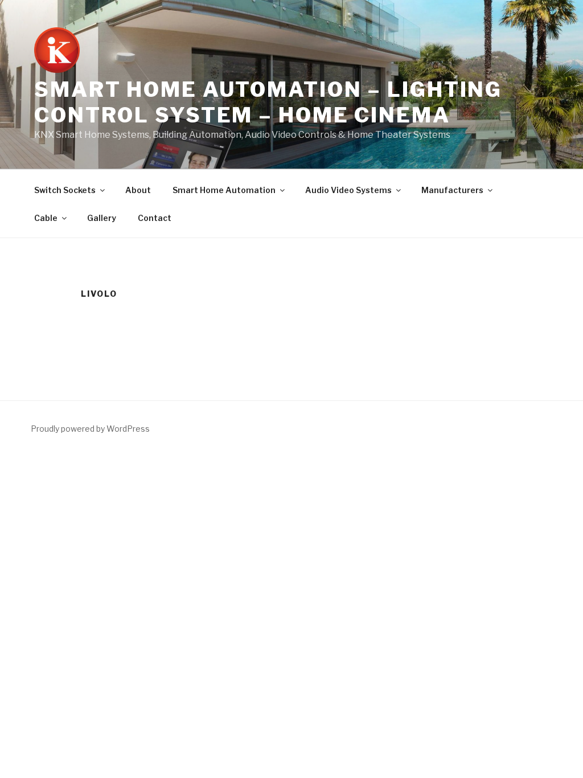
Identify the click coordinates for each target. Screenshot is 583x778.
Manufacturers (452, 190)
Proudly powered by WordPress (90, 428)
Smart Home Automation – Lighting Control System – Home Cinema (268, 102)
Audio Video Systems (348, 190)
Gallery (101, 218)
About (138, 190)
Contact (154, 218)
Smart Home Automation (224, 190)
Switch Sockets (65, 190)
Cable (46, 218)
